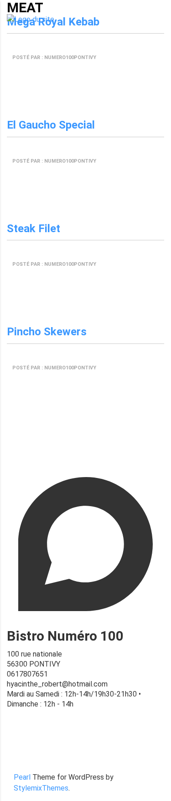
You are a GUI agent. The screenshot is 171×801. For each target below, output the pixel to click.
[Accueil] (30, 19)
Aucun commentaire (39, 71)
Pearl (22, 777)
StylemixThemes (41, 788)
